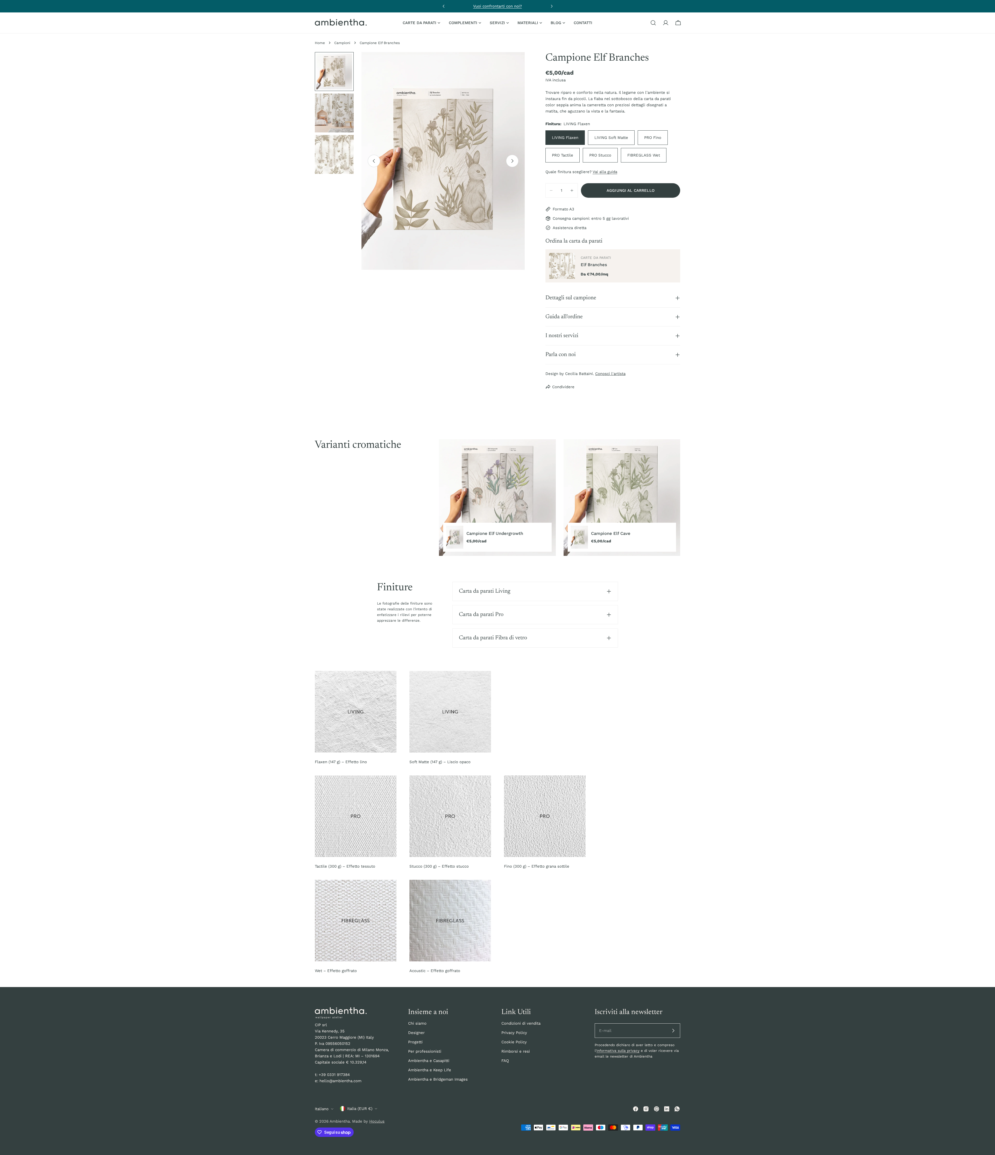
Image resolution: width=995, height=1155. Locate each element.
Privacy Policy (514, 1032)
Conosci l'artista (610, 373)
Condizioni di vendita (521, 1023)
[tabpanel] (559, 497)
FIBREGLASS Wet (643, 155)
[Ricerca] (653, 23)
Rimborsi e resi (515, 1051)
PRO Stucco (600, 155)
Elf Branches (594, 264)
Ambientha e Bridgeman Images (438, 1079)
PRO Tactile (562, 155)
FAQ (505, 1060)
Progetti (415, 1042)
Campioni (342, 43)
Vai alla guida (605, 171)
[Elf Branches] (562, 266)
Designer (416, 1032)
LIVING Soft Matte (611, 137)
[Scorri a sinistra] (374, 161)
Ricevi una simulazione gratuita (497, 6)
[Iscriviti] (673, 1030)
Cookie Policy (514, 1042)
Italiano (322, 1109)
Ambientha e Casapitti (428, 1060)
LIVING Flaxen (565, 137)
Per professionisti (424, 1051)
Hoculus (377, 1121)
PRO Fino (652, 137)
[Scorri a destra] (512, 161)
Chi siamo (417, 1023)
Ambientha (340, 1121)
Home (320, 43)
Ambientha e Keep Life (429, 1070)
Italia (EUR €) (359, 1108)
